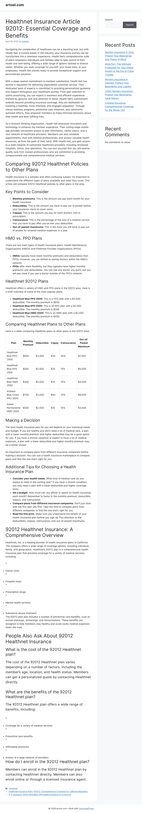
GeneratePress (86, 808)
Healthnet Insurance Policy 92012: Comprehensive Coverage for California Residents (48, 791)
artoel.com (15, 5)
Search (109, 19)
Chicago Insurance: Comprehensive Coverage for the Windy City (119, 106)
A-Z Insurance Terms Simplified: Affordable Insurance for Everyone (40, 794)
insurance (13, 788)
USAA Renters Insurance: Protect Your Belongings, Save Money (119, 95)
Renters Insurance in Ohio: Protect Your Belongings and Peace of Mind (119, 56)
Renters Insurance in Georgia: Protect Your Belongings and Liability (118, 83)
